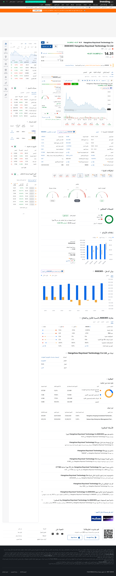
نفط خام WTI (33, 67)
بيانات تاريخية (93, 76)
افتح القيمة (45, 53)
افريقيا (36, 7)
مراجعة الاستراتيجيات (69, 65)
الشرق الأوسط (48, 7)
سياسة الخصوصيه (14, 572)
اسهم (22, 43)
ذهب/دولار (34, 62)
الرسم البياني (106, 72)
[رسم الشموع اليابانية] (112, 80)
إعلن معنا (20, 532)
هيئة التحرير (19, 539)
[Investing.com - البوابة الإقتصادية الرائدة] (106, 2)
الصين (42, 367)
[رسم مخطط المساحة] (108, 80)
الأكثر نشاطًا (34, 92)
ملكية (100, 76)
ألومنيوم (34, 75)
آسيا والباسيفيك (41, 7)
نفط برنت (34, 70)
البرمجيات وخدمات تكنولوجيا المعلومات (50, 357)
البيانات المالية (97, 72)
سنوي (112, 275)
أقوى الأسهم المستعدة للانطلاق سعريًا (28, 175)
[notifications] (7, 1)
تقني (90, 72)
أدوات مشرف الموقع (41, 539)
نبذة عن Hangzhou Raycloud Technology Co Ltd (90, 353)
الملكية (110, 379)
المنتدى (85, 72)
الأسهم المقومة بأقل (29, 7)
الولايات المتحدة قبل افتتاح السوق (77, 7)
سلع (25, 43)
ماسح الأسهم (56, 5)
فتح (86, 346)
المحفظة (44, 535)
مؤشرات (30, 43)
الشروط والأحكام (23, 572)
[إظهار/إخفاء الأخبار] (78, 80)
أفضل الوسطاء (32, 122)
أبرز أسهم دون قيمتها (32, 180)
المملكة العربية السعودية (96, 7)
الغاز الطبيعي (33, 78)
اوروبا (54, 7)
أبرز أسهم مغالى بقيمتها (21, 180)
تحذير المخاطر (5, 572)
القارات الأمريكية (59, 7)
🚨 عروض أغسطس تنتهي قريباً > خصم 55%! (35, 1)
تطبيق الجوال (43, 532)
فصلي (107, 275)
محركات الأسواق (32, 88)
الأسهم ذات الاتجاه (31, 146)
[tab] (110, 176)
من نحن (20, 528)
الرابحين (27, 92)
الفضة (35, 65)
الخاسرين (22, 92)
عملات (35, 43)
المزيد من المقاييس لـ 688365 (48, 132)
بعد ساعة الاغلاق (67, 7)
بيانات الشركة (105, 76)
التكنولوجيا (43, 360)
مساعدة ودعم (19, 535)
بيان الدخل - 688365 (104, 271)
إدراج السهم (87, 76)
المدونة (44, 528)
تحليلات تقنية (107, 170)
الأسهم (111, 7)
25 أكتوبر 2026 (69, 155)
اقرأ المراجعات (12, 131)
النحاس (34, 73)
